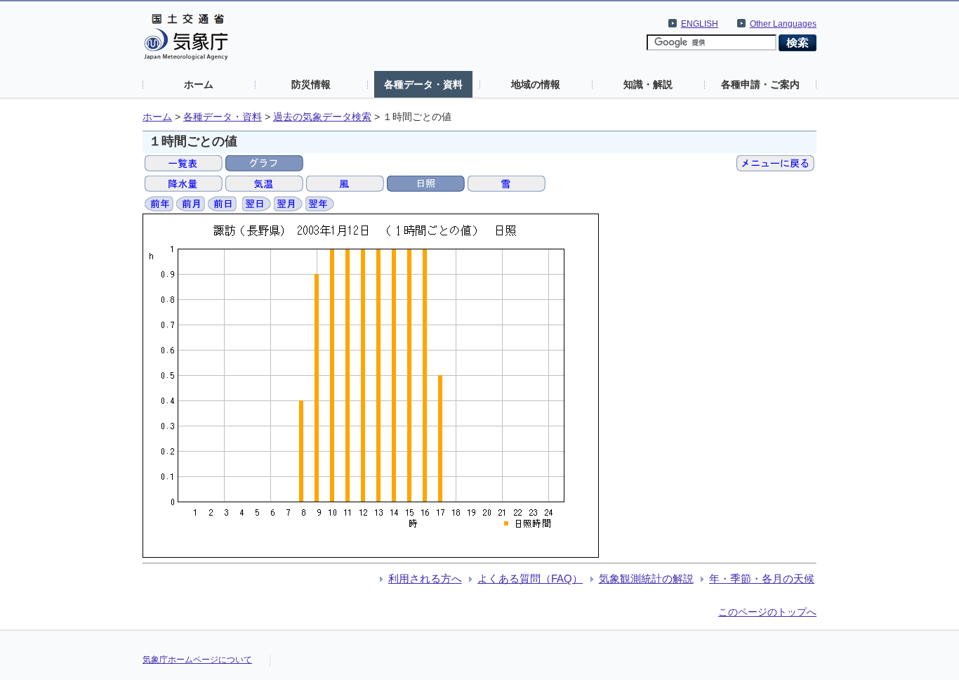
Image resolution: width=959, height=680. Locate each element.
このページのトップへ (767, 611)
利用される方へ (425, 578)
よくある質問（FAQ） (530, 578)
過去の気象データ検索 (322, 117)
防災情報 (311, 84)
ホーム (198, 84)
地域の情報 (535, 84)
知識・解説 (648, 84)
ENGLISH (699, 24)
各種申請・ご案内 (760, 84)
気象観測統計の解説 (646, 578)
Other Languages (783, 24)
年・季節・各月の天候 (761, 578)
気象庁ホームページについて (197, 660)
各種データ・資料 (423, 84)
